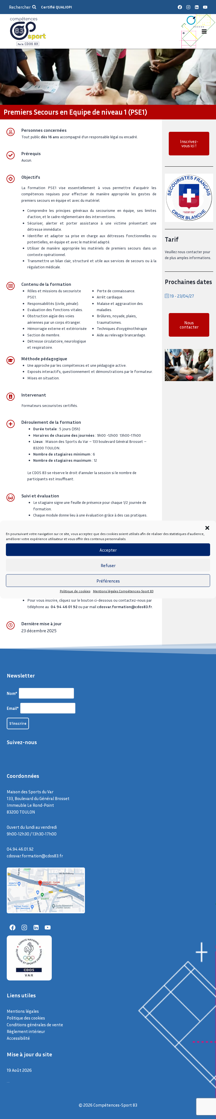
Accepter (108, 549)
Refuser (108, 565)
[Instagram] (188, 7)
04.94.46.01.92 (20, 848)
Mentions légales (23, 1011)
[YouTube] (205, 7)
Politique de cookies (75, 591)
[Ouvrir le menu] (204, 31)
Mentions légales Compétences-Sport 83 (123, 591)
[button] (207, 528)
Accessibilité (18, 1038)
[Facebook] (180, 7)
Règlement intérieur (26, 1031)
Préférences (108, 580)
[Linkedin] (196, 7)
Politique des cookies (26, 1017)
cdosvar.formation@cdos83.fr (35, 855)
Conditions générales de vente (35, 1024)
